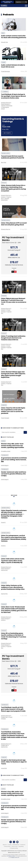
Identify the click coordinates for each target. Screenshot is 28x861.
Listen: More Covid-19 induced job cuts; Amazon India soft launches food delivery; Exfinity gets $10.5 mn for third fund (14, 609)
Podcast (4, 182)
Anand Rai (4, 768)
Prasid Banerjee (5, 71)
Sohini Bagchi (4, 465)
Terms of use (14, 846)
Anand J (3, 197)
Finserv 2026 (6, 127)
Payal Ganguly (5, 104)
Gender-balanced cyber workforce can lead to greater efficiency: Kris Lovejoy (13, 474)
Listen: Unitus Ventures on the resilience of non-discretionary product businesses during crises (13, 587)
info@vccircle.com (15, 857)
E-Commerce (5, 91)
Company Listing (14, 848)
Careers (9, 844)
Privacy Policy (7, 846)
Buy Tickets (7, 133)
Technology (5, 455)
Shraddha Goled (5, 451)
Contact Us (22, 844)
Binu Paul (3, 162)
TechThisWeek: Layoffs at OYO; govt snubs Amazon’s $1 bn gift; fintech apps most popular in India (13, 709)
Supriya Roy (4, 570)
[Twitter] (14, 842)
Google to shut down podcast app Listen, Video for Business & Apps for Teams (14, 762)
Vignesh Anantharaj (6, 105)
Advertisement (16, 844)
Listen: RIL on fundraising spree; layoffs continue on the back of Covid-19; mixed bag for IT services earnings (13, 636)
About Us (5, 844)
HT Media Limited (11, 856)
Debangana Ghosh (5, 108)
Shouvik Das (4, 42)
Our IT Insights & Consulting (7, 2)
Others (3, 62)
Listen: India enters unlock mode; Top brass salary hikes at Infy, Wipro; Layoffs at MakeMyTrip (12, 560)
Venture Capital (6, 153)
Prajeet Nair (4, 717)
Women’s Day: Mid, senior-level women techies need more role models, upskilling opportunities (12, 445)
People (3, 441)
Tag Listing (21, 846)
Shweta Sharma (5, 102)
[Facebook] (10, 842)
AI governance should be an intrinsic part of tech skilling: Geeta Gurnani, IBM (14, 460)
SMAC (3, 33)
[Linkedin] (17, 842)
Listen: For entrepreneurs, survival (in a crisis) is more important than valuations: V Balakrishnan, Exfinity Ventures (13, 538)
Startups (4, 405)
